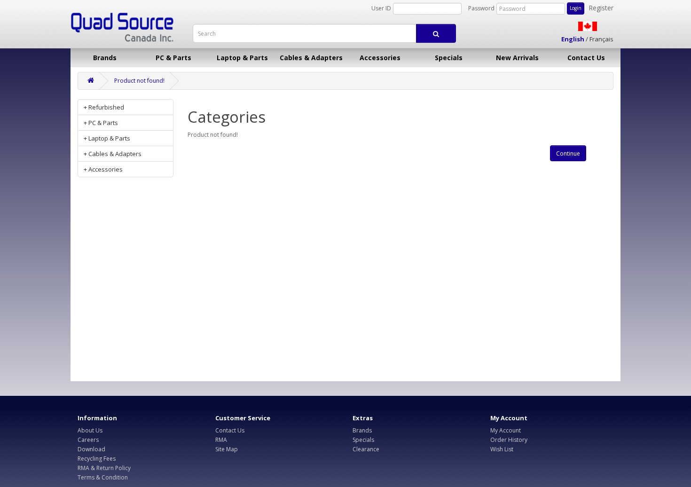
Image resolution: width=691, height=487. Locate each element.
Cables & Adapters (311, 57)
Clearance (366, 449)
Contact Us (586, 57)
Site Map (226, 449)
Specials (449, 57)
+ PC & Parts (101, 122)
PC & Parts (173, 57)
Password (481, 8)
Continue (568, 153)
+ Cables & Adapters (112, 153)
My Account (505, 430)
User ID (381, 8)
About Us (90, 430)
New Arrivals (517, 57)
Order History (508, 440)
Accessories (380, 57)
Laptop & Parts (242, 57)
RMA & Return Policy (104, 468)
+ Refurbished (104, 107)
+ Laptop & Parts (107, 138)
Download (91, 449)
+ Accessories (103, 169)
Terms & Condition (103, 477)
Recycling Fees (97, 459)
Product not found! (139, 81)
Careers (88, 440)
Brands (105, 57)
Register (601, 7)
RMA (221, 440)
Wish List (501, 449)
